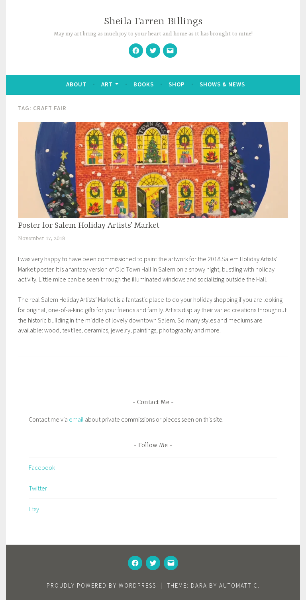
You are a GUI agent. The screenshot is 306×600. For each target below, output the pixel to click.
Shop (177, 84)
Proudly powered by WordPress (101, 585)
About (76, 84)
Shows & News (222, 84)
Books (143, 84)
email (76, 419)
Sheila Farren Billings (153, 21)
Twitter (38, 488)
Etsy (34, 509)
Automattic (238, 585)
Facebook (42, 467)
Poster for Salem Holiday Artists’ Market (88, 225)
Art (107, 84)
